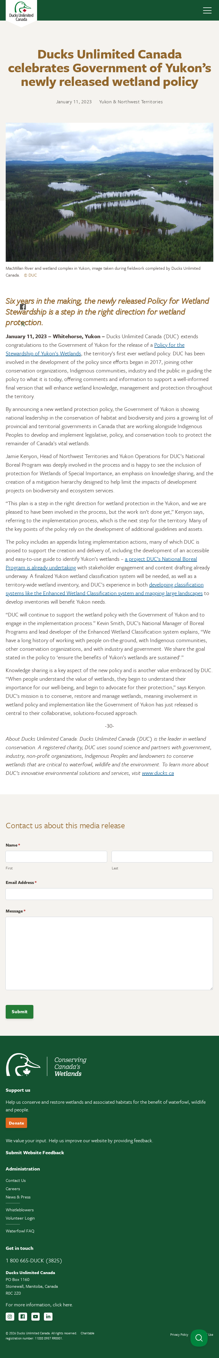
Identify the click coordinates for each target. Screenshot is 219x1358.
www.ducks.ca (158, 773)
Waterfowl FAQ (20, 1231)
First (9, 868)
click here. (63, 1304)
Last (115, 868)
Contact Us (16, 1180)
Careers (13, 1188)
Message (16, 911)
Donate (16, 1123)
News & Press (18, 1197)
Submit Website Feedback (35, 1152)
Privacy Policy (179, 1334)
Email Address (21, 882)
